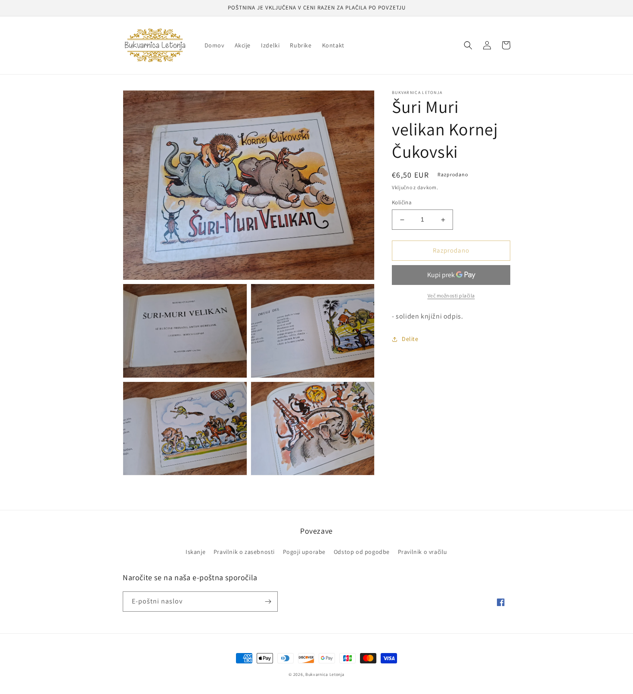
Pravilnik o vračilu (422, 552)
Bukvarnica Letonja (324, 674)
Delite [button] (410, 339)
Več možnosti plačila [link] (451, 295)
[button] (468, 45)
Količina (402, 202)
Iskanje (195, 552)
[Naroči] (267, 601)
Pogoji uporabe (304, 552)
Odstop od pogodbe (362, 552)
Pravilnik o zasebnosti (244, 552)
